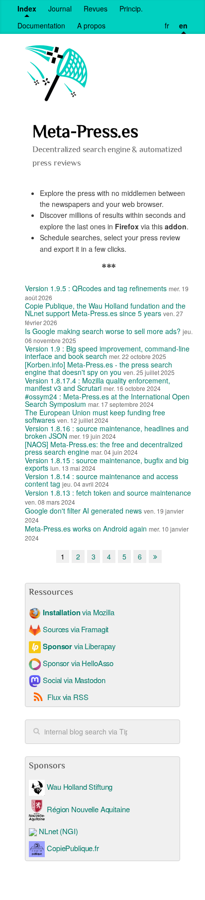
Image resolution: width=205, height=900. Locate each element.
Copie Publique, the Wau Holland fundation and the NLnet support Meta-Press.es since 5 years (105, 309)
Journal (60, 8)
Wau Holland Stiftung (78, 786)
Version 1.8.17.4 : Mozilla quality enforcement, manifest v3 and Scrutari (97, 384)
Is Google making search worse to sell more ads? (103, 331)
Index (26, 8)
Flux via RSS (67, 697)
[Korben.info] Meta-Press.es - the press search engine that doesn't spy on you (98, 368)
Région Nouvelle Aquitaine (87, 809)
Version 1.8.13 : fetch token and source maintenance (108, 493)
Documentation (41, 25)
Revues (95, 8)
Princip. (131, 8)
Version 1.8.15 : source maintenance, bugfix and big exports (107, 464)
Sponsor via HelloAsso (77, 663)
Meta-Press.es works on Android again (86, 529)
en (183, 25)
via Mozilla (78, 612)
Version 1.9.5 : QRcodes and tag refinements (96, 288)
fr (167, 25)
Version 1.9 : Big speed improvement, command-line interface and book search (107, 352)
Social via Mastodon (73, 680)
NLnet (48, 831)
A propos (91, 25)
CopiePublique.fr (73, 847)
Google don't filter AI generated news (83, 511)
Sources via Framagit (74, 629)
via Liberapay (79, 646)
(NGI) (69, 831)
